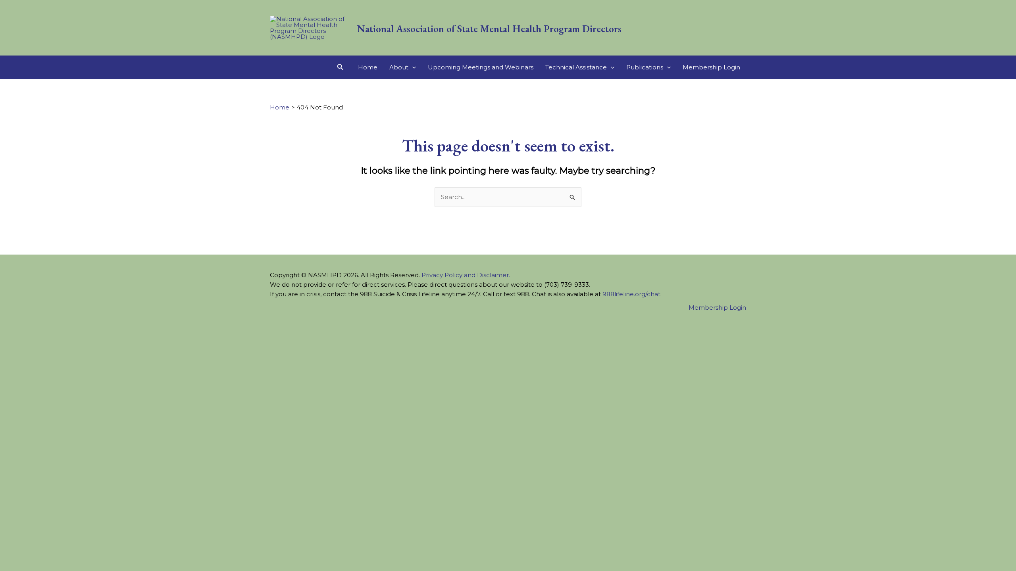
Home (367, 67)
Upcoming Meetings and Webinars (480, 67)
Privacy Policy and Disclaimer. (465, 275)
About (398, 67)
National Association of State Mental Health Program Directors (489, 28)
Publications (644, 67)
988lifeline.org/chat (631, 294)
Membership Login (711, 67)
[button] (340, 67)
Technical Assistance (576, 67)
